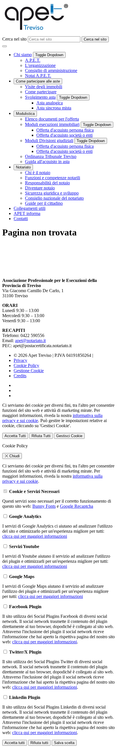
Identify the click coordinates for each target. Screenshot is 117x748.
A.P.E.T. (32, 60)
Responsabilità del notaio (47, 182)
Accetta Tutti (15, 436)
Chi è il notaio (37, 172)
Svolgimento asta (40, 97)
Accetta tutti (15, 743)
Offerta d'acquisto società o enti (64, 135)
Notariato (23, 167)
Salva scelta (64, 743)
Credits (20, 375)
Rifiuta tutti (39, 743)
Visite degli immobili (43, 86)
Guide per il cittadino (44, 203)
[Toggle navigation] (4, 46)
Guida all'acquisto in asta (47, 161)
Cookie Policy (26, 365)
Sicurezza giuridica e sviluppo (52, 193)
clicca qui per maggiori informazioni (34, 536)
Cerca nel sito (15, 39)
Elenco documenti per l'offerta (52, 119)
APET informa (27, 213)
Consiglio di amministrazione (51, 70)
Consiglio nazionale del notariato (54, 198)
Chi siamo (23, 54)
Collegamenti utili (29, 208)
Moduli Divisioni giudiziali (49, 140)
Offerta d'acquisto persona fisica (65, 130)
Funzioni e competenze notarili (52, 177)
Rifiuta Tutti (41, 436)
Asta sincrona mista (53, 108)
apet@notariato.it (30, 340)
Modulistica (25, 113)
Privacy (20, 360)
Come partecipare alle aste (38, 81)
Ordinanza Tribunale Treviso (50, 156)
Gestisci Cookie (69, 436)
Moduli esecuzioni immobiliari (52, 124)
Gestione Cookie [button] (29, 370)
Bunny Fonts (44, 506)
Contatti (21, 218)
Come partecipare (41, 91)
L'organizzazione (40, 65)
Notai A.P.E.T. (38, 75)
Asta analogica (49, 102)
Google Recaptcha (76, 506)
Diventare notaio (40, 188)
